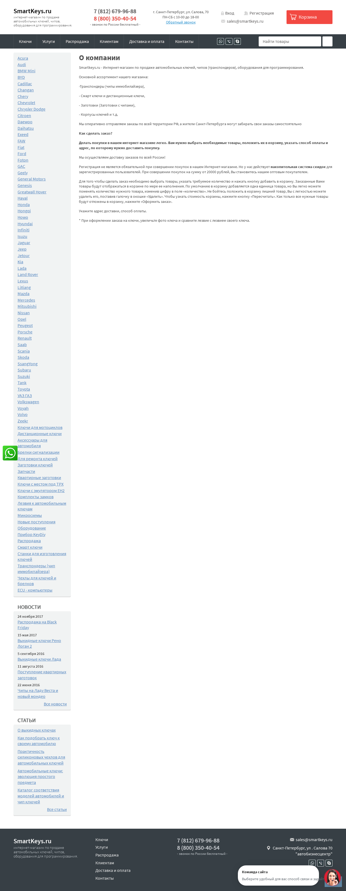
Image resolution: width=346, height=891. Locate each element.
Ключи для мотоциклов (40, 427)
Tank (22, 382)
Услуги (48, 41)
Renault (25, 338)
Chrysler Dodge (31, 109)
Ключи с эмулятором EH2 (41, 490)
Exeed (23, 134)
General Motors (32, 179)
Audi (22, 64)
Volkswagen (28, 401)
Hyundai (25, 223)
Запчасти (26, 471)
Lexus (23, 281)
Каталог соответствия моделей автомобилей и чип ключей (41, 795)
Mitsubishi (27, 306)
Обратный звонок (181, 22)
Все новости (55, 703)
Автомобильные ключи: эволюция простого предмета (40, 776)
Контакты (184, 41)
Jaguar (24, 242)
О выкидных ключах (37, 730)
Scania (24, 351)
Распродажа (77, 41)
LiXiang (24, 287)
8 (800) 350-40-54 (115, 18)
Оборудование (32, 528)
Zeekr (23, 421)
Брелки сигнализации (38, 452)
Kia (20, 261)
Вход (229, 13)
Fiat (21, 147)
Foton (23, 160)
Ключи (25, 41)
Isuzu (22, 236)
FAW (21, 141)
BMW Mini (26, 70)
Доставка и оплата (146, 41)
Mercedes (26, 300)
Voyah (23, 408)
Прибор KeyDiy (31, 534)
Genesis (25, 185)
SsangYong (28, 363)
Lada (22, 268)
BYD (21, 77)
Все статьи (57, 809)
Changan (26, 90)
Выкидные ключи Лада (39, 659)
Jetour (24, 255)
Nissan (24, 312)
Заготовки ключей (35, 464)
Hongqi (24, 210)
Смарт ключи (30, 547)
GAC (21, 166)
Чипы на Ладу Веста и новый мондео (38, 693)
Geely (23, 172)
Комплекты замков (36, 496)
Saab (22, 344)
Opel (22, 319)
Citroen (24, 115)
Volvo (23, 414)
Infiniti (23, 230)
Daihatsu (26, 128)
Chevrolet (26, 102)
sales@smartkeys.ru (245, 21)
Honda (24, 204)
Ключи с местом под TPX (41, 484)
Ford (22, 153)
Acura (23, 58)
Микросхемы (30, 515)
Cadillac (25, 83)
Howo (23, 217)
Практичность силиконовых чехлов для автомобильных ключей (41, 757)
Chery (23, 96)
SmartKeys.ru (32, 11)
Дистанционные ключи (40, 433)
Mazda (23, 293)
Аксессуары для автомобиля (32, 443)
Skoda (23, 357)
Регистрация (261, 13)
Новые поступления (36, 521)
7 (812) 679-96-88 (115, 11)
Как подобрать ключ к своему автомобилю (39, 740)
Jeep (22, 249)
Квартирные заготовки (39, 477)
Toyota (24, 389)
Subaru (24, 370)
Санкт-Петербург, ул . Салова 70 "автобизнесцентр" (302, 850)
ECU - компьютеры (35, 590)
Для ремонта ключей (38, 458)
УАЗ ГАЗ (25, 395)
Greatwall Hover (32, 191)
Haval (23, 198)
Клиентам (109, 41)
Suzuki (24, 376)
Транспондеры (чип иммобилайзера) (36, 568)
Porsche (25, 331)
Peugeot (25, 325)
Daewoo (25, 121)
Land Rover (28, 274)
